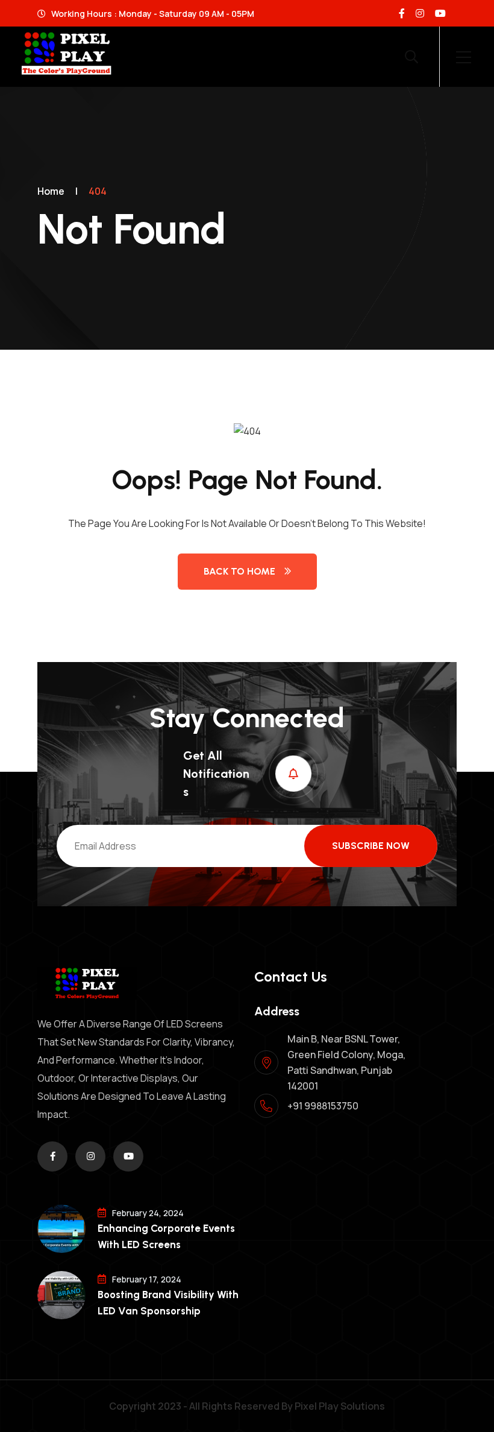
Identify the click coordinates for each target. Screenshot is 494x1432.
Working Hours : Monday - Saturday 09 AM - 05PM (151, 13)
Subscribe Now (371, 845)
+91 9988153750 (322, 1105)
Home (50, 191)
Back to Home (239, 571)
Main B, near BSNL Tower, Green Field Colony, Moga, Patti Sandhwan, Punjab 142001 (346, 1062)
